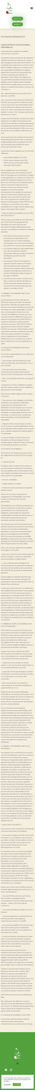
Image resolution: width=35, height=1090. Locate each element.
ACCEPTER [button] (17, 1084)
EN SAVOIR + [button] (7, 1084)
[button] (32, 8)
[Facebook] (6, 1070)
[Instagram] (11, 1070)
